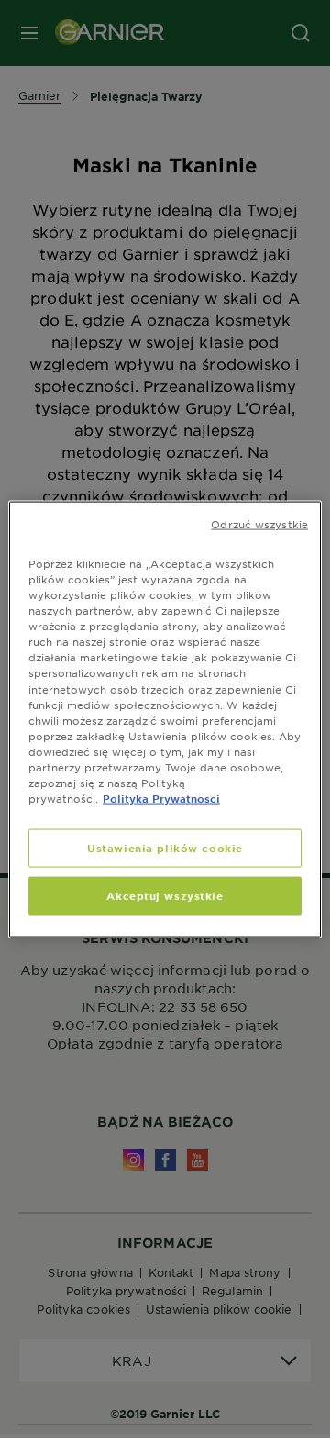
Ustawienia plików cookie (165, 847)
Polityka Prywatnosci (161, 798)
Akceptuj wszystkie (164, 895)
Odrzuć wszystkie (259, 523)
